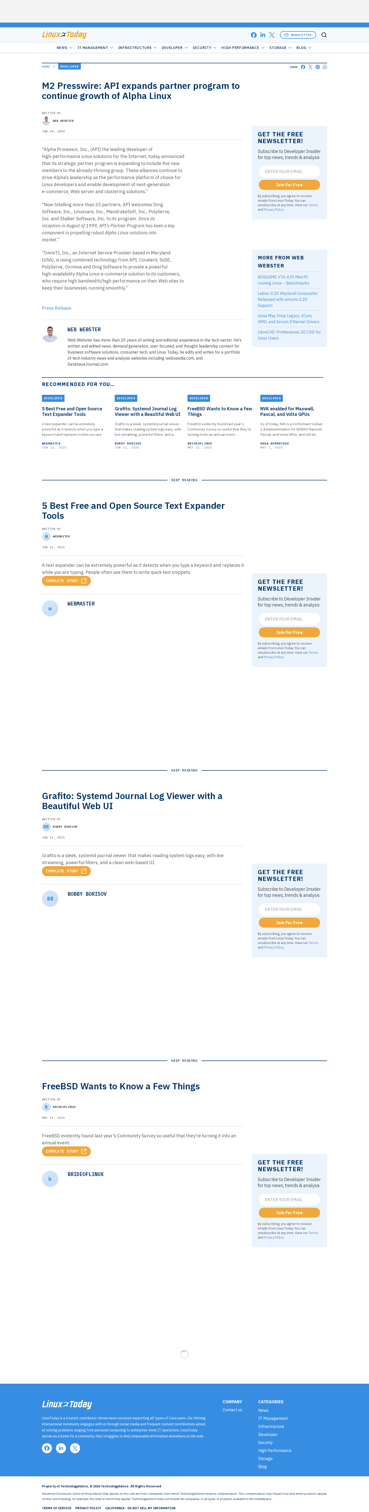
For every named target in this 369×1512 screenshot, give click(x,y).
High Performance (240, 47)
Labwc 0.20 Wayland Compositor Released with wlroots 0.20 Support (288, 299)
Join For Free (289, 184)
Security (202, 47)
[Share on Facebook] (303, 67)
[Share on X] (310, 67)
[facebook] (254, 35)
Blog (301, 47)
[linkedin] (263, 35)
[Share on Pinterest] (318, 67)
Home (46, 66)
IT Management (93, 47)
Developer (172, 47)
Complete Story (62, 581)
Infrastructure (135, 47)
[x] (272, 35)
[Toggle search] (324, 35)
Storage (278, 47)
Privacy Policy (273, 209)
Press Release (56, 308)
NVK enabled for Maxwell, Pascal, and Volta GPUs (287, 411)
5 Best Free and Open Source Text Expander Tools (72, 411)
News (62, 47)
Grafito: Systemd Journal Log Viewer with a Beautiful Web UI (147, 411)
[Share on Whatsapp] (325, 67)
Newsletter (301, 35)
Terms (313, 205)
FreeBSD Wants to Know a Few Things (220, 411)
